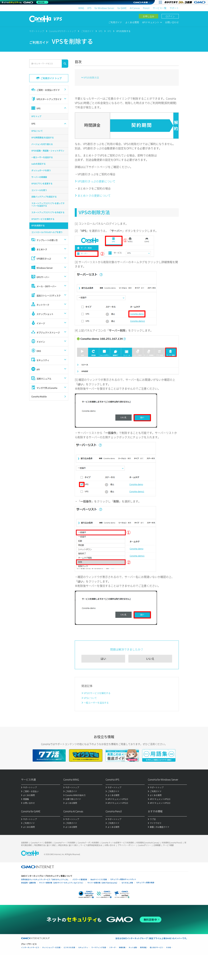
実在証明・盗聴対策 (28, 882)
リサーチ (112, 947)
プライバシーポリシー (127, 845)
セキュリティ (83, 947)
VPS (89, 8)
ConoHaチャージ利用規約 (64, 842)
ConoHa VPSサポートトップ (62, 31)
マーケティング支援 (98, 947)
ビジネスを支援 (69, 947)
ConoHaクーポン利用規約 (88, 842)
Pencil (146, 8)
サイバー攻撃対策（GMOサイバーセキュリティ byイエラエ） (61, 882)
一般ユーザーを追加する (96, 702)
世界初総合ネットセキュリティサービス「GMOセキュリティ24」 (45, 879)
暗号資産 (143, 947)
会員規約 (24, 842)
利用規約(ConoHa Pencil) (172, 842)
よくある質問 (132, 22)
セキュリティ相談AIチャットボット (123, 879)
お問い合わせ (172, 22)
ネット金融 (133, 947)
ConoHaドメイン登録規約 (41, 842)
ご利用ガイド (115, 22)
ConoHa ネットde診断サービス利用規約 (117, 842)
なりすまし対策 (127, 882)
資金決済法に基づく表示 (68, 845)
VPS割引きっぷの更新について (96, 181)
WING (81, 8)
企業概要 (157, 845)
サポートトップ (36, 31)
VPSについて (90, 697)
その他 (168, 947)
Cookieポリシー (144, 845)
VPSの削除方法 (91, 77)
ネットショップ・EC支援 (51, 947)
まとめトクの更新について (94, 195)
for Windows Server (104, 8)
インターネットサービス (30, 947)
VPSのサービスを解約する (97, 693)
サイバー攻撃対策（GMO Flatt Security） (102, 882)
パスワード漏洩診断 (79, 879)
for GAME (122, 8)
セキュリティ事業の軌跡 (145, 882)
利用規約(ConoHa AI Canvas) (147, 842)
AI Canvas (135, 8)
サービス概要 (168, 845)
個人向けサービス (156, 947)
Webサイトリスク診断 (99, 879)
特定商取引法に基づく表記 (45, 845)
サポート (174, 8)
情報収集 (122, 947)
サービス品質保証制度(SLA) (91, 845)
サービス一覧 (159, 8)
